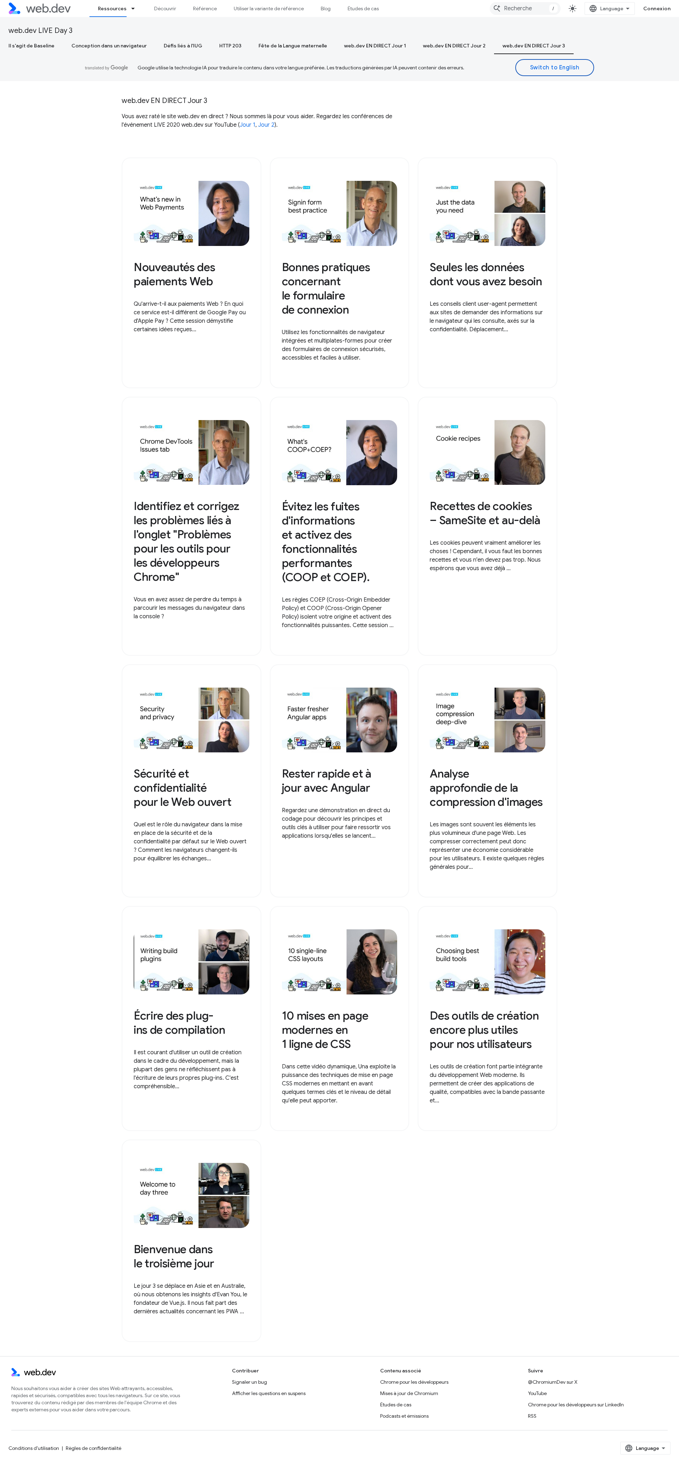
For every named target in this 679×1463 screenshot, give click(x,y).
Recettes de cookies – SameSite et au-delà (485, 513)
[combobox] (525, 8)
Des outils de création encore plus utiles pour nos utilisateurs (484, 1030)
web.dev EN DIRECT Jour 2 (454, 45)
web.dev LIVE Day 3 (40, 30)
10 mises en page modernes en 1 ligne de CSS (325, 1030)
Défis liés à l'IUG (183, 45)
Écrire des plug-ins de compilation (179, 1023)
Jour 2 (266, 124)
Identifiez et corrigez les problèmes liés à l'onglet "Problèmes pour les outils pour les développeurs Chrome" (186, 541)
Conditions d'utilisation (33, 1448)
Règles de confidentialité (93, 1448)
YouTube (537, 1393)
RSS (532, 1416)
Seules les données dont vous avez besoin (486, 274)
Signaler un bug (249, 1382)
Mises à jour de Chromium (409, 1393)
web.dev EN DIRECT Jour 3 (534, 45)
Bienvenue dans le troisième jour (174, 1256)
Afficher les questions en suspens (269, 1393)
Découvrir (165, 8)
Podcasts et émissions (404, 1416)
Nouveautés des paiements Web (174, 274)
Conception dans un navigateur (109, 45)
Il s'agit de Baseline (31, 45)
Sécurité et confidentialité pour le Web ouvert (182, 788)
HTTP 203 (230, 45)
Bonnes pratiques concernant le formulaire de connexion (326, 288)
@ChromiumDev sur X (553, 1382)
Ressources (112, 8)
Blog (326, 8)
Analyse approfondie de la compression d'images (486, 788)
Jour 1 (247, 124)
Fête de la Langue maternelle (293, 45)
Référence (205, 8)
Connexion (657, 8)
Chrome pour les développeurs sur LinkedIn (576, 1404)
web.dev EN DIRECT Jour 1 (375, 45)
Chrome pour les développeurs (414, 1382)
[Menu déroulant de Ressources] (136, 8)
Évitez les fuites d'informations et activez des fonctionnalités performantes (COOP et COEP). (326, 541)
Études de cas (363, 8)
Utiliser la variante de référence (269, 8)
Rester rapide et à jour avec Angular (326, 781)
